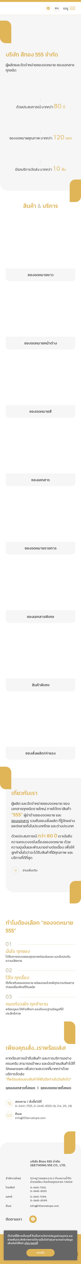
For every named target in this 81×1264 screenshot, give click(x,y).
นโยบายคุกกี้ (31, 1243)
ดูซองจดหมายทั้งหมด (55, 1088)
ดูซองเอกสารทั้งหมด (20, 1088)
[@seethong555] (48, 8)
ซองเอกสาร (20, 820)
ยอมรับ (41, 1253)
